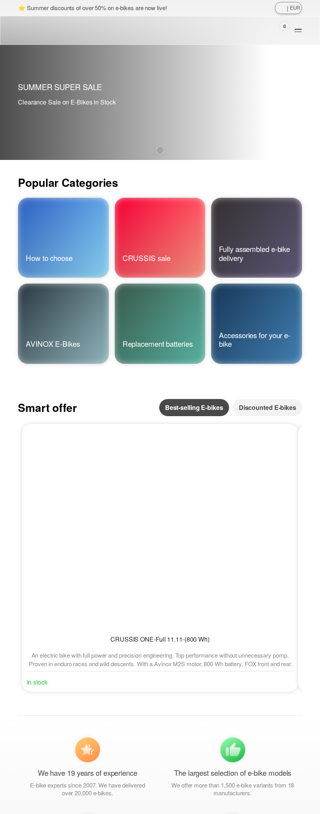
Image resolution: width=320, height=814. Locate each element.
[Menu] (298, 30)
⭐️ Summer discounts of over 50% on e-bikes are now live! (92, 8)
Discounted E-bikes (267, 407)
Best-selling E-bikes (194, 407)
